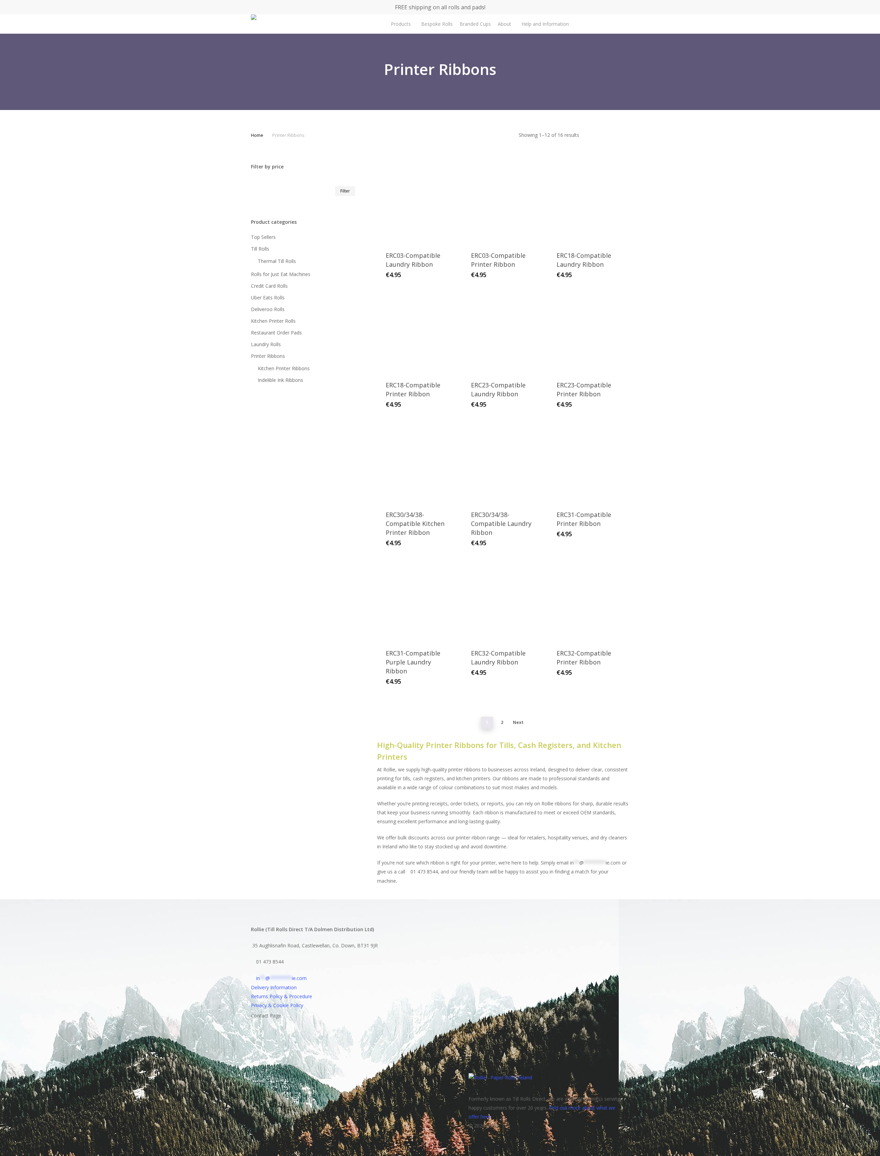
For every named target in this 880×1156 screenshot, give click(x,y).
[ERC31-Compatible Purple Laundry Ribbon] (417, 600)
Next (518, 722)
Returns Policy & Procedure (281, 996)
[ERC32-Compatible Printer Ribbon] (588, 600)
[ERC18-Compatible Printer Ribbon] (417, 332)
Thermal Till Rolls (277, 261)
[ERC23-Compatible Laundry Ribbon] (502, 332)
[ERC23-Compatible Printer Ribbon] (588, 332)
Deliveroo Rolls (268, 309)
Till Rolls (260, 248)
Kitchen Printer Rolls (273, 321)
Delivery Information (274, 987)
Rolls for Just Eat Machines (280, 274)
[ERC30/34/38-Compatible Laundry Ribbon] (502, 462)
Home (257, 135)
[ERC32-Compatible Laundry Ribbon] (502, 600)
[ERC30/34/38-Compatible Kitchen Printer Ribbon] (417, 462)
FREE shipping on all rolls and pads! (440, 7)
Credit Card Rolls (269, 286)
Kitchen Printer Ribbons (284, 368)
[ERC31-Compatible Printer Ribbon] (588, 462)
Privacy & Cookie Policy (277, 1005)
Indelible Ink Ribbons (280, 380)
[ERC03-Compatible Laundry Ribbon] (417, 203)
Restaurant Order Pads (276, 332)
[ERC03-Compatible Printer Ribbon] (502, 203)
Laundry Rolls (266, 344)
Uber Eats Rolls (268, 297)
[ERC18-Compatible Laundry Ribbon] (588, 203)
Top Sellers (263, 237)
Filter (345, 191)
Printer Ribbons (268, 356)
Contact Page (266, 1015)
